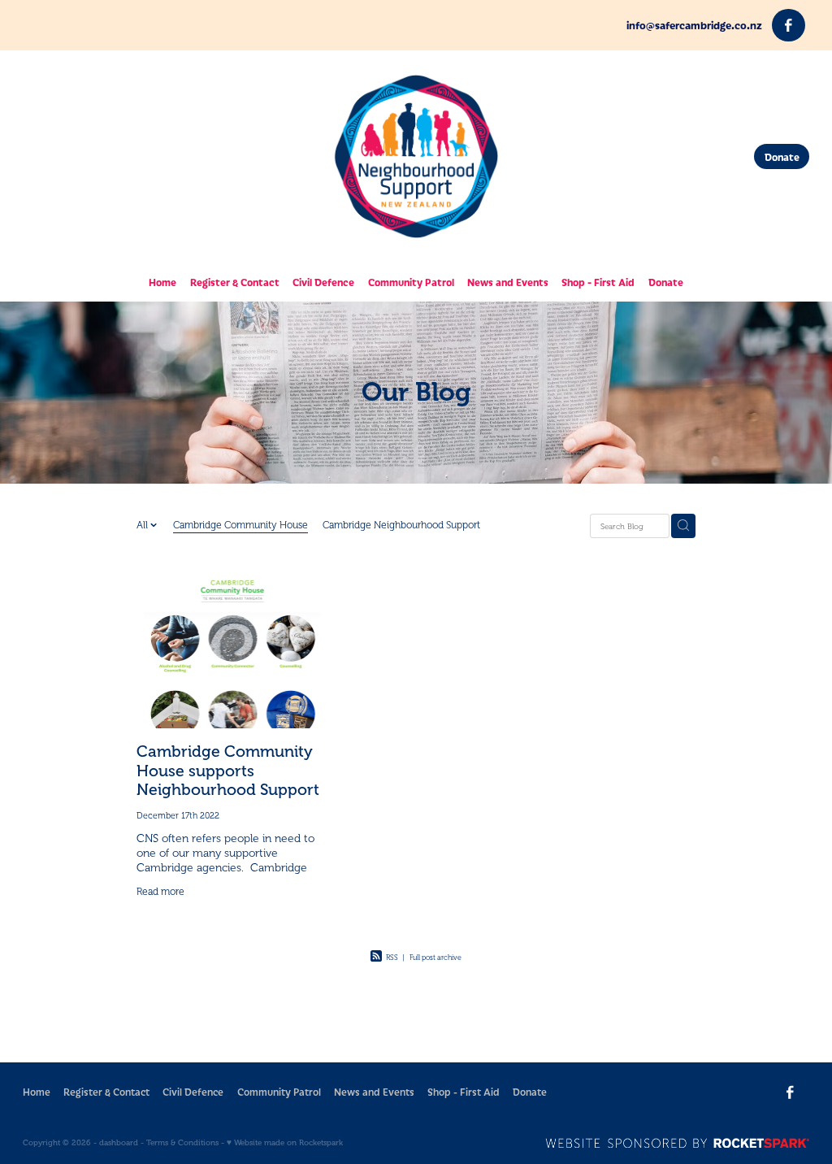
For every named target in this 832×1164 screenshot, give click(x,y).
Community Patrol (411, 282)
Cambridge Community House (240, 525)
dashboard (118, 1142)
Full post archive (436, 957)
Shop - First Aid (598, 282)
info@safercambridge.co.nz (694, 25)
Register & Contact (235, 282)
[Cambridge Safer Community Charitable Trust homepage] (416, 157)
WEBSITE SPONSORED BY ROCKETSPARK (677, 1142)
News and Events (507, 282)
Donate (782, 156)
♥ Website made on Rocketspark (285, 1142)
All (143, 525)
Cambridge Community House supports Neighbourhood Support (227, 771)
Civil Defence (323, 282)
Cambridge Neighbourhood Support (401, 525)
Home (162, 282)
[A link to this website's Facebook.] (788, 25)
